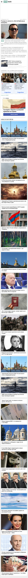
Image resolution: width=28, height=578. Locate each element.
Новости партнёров (7, 119)
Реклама (5, 5)
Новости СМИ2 (5, 95)
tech (7, 2)
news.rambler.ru (23, 19)
